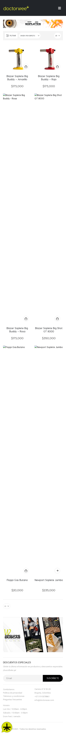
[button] (11, 35)
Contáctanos (8, 689)
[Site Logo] (16, 8)
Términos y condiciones (13, 696)
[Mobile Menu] (60, 8)
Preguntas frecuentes (12, 699)
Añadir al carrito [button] (26, 66)
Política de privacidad (12, 693)
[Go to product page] (17, 57)
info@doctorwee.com (44, 700)
